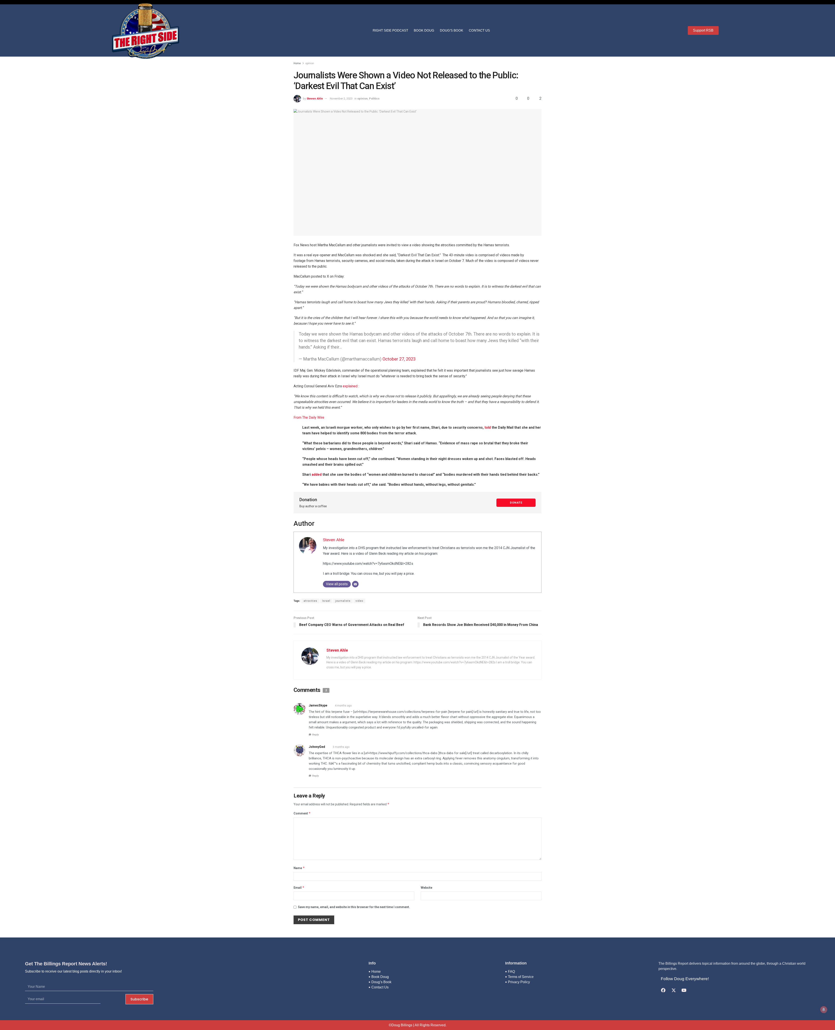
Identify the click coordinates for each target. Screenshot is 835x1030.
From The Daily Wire (309, 417)
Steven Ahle (315, 98)
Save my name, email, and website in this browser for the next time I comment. (354, 907)
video (359, 600)
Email (299, 887)
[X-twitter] (673, 990)
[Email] (355, 584)
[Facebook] (663, 990)
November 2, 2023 (341, 98)
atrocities (310, 600)
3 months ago (341, 746)
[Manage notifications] (823, 1009)
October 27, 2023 (399, 359)
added (317, 474)
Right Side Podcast (390, 30)
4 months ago (343, 705)
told (487, 427)
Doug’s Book (451, 30)
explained (350, 386)
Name (299, 868)
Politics (374, 98)
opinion (309, 63)
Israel (326, 600)
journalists (343, 600)
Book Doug (424, 30)
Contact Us (479, 30)
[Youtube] (684, 990)
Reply (315, 734)
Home (297, 63)
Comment (302, 813)
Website (426, 887)
